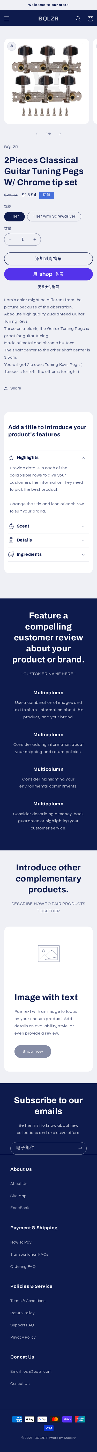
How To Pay (20, 1242)
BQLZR (40, 1437)
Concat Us (20, 1384)
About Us (18, 1184)
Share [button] (15, 388)
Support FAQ (22, 1325)
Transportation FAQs (29, 1254)
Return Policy (22, 1313)
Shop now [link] (33, 1051)
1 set (14, 216)
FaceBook (19, 1208)
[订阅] (80, 1148)
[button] (7, 19)
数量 (8, 228)
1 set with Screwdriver (54, 216)
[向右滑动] (60, 134)
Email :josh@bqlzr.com (30, 1372)
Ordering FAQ (23, 1267)
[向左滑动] (36, 134)
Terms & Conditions (27, 1301)
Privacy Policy (23, 1337)
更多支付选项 (48, 287)
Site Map (18, 1196)
